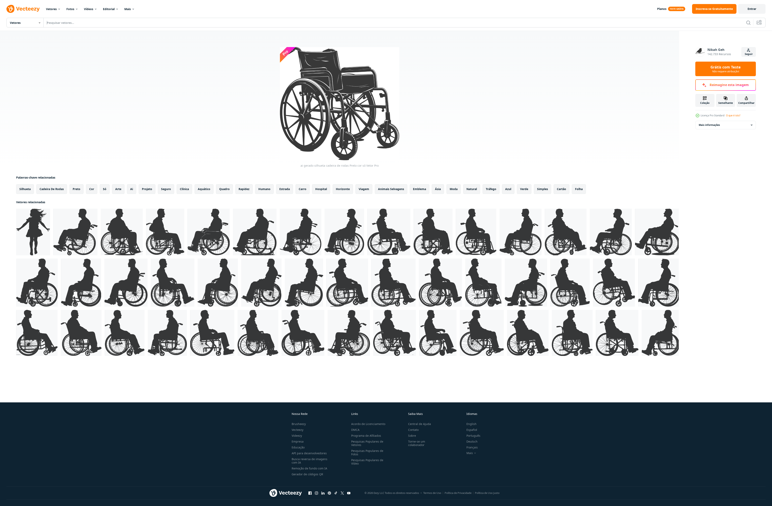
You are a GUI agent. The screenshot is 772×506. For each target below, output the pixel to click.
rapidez (244, 189)
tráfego (491, 189)
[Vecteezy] (23, 9)
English (471, 424)
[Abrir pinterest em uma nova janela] (329, 492)
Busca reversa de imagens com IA (309, 460)
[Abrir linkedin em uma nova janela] (323, 492)
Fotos (70, 9)
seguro (166, 189)
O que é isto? (733, 115)
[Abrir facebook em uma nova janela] (310, 492)
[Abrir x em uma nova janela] (342, 492)
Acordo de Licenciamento (368, 424)
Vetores (51, 9)
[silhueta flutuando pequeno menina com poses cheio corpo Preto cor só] (33, 232)
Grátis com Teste (725, 69)
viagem (364, 189)
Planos (661, 9)
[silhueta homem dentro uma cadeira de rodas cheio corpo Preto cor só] (75, 232)
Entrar (752, 9)
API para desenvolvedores (309, 453)
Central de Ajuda (419, 424)
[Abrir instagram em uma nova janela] (316, 492)
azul (508, 189)
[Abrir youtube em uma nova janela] (348, 492)
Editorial (109, 9)
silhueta (25, 189)
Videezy (297, 436)
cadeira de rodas (52, 189)
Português (473, 436)
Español (471, 430)
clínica (184, 189)
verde (524, 189)
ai (131, 189)
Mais (127, 9)
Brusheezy (299, 424)
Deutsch (472, 441)
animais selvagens (391, 189)
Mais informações (709, 125)
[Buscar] (748, 22)
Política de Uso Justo (487, 493)
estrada (284, 189)
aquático (204, 189)
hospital (321, 189)
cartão (561, 189)
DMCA (355, 430)
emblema (419, 189)
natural (471, 189)
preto (76, 189)
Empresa (298, 441)
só (104, 189)
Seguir (749, 54)
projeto (147, 189)
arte (118, 189)
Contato (413, 430)
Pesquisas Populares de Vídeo (367, 461)
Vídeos (88, 9)
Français (472, 447)
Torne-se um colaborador (416, 443)
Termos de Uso (432, 493)
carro (302, 189)
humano (264, 189)
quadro (224, 189)
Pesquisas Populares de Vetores (367, 443)
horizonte (343, 189)
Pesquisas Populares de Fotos (367, 452)
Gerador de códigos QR (307, 474)
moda (454, 189)
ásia (438, 189)
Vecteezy (297, 430)
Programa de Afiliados (366, 436)
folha (579, 189)
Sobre (412, 436)
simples (542, 189)
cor (91, 189)
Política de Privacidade (458, 493)
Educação (298, 447)
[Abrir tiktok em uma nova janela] (335, 492)
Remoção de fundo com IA (309, 468)
